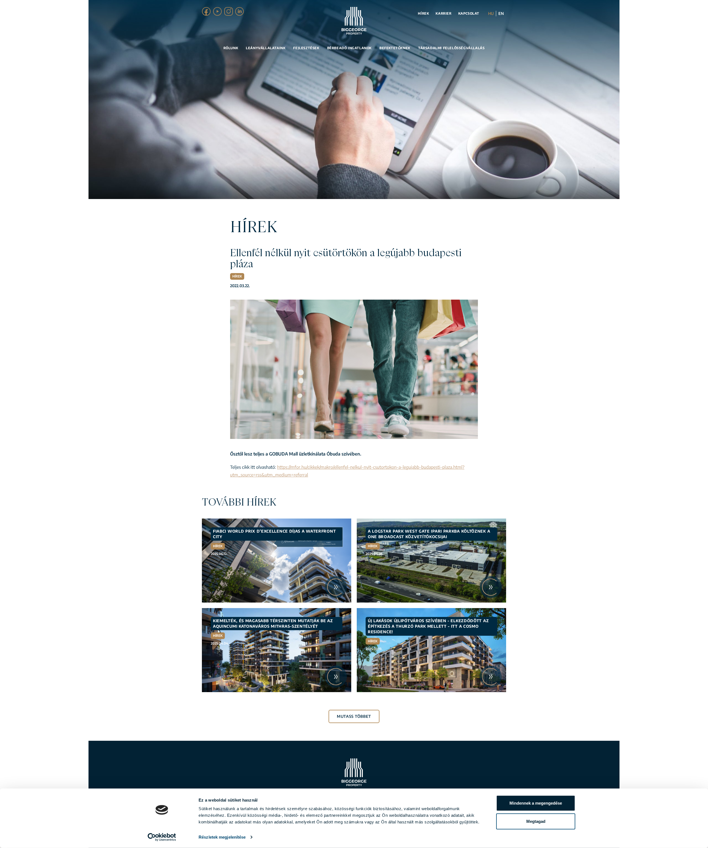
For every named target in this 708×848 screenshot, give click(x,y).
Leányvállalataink (265, 48)
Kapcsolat (468, 13)
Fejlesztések (306, 48)
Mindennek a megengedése (535, 803)
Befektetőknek (394, 48)
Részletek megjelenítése (222, 837)
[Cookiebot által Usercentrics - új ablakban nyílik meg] (162, 837)
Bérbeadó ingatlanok (349, 48)
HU (491, 13)
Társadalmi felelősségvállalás (451, 48)
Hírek (423, 13)
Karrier (443, 13)
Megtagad (535, 821)
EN (501, 13)
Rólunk (230, 48)
